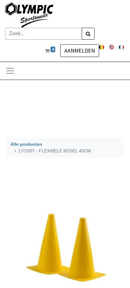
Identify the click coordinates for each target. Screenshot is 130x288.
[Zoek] (88, 34)
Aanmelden (79, 50)
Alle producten (26, 144)
